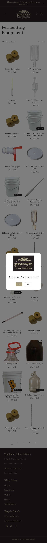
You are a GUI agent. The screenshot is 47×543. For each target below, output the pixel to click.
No (28, 284)
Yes (19, 284)
